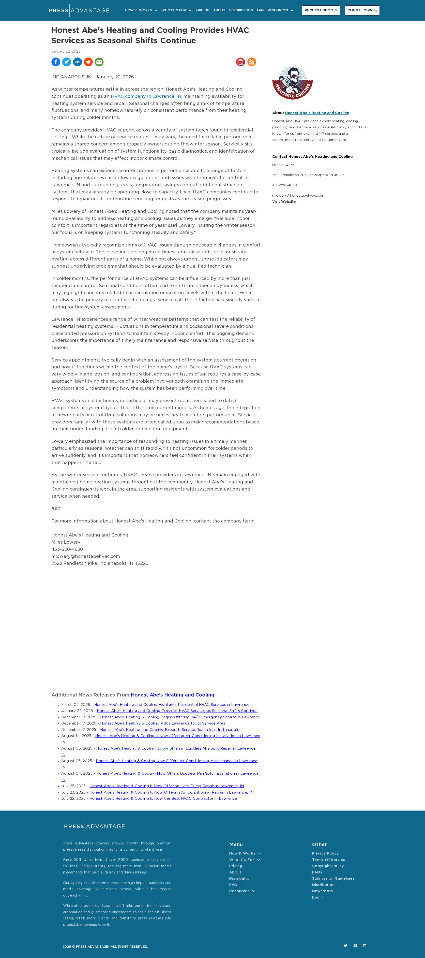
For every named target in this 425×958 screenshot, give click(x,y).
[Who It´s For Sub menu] (190, 10)
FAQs (317, 872)
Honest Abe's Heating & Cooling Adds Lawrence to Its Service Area (163, 723)
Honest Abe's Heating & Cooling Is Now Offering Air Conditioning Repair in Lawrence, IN (171, 792)
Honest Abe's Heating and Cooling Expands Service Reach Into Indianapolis (170, 729)
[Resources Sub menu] (292, 10)
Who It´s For (173, 10)
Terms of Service (328, 859)
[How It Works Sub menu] (155, 10)
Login (317, 897)
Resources (278, 10)
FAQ (260, 10)
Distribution (241, 10)
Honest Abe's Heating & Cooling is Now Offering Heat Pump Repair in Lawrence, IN (167, 786)
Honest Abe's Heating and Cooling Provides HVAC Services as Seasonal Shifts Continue (177, 710)
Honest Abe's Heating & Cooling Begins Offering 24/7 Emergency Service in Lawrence (180, 717)
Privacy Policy (325, 853)
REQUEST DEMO (319, 10)
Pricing (202, 10)
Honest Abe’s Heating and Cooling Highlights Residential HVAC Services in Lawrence (171, 704)
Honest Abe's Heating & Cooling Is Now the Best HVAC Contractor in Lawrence (163, 798)
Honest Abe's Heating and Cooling (172, 695)
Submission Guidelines (333, 878)
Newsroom (322, 891)
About (219, 10)
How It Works (138, 10)
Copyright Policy (328, 866)
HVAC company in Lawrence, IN (146, 97)
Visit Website (284, 201)
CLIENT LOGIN (360, 10)
